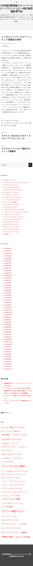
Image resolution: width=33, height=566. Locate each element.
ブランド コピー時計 (6, 503)
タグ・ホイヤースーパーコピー (14, 210)
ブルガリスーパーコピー (12, 222)
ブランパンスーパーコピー (12, 219)
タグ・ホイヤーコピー (20, 474)
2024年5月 (7, 271)
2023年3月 (7, 285)
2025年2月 (7, 261)
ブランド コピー (4, 495)
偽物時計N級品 (8, 537)
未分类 (6, 234)
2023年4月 (7, 283)
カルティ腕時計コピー (6, 458)
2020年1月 (7, 337)
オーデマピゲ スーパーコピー (13, 190)
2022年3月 (7, 293)
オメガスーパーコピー (11, 192)
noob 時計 (6, 435)
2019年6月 (7, 354)
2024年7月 (7, 268)
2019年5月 (7, 357)
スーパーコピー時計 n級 (7, 471)
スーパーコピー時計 (10, 202)
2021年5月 (7, 300)
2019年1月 (7, 366)
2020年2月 (7, 335)
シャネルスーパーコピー (11, 121)
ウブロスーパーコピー (11, 185)
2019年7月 (7, 352)
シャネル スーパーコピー (11, 123)
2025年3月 (7, 258)
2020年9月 (7, 317)
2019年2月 (7, 364)
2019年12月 (8, 339)
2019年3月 (7, 362)
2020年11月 (8, 312)
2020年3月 (7, 332)
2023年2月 (7, 288)
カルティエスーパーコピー (12, 197)
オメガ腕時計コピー (5, 443)
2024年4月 (7, 273)
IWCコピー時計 (4, 427)
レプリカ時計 (22, 524)
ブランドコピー (22, 492)
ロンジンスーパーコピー (12, 232)
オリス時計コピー (22, 447)
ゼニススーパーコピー (11, 207)
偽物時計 (24, 532)
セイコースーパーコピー (12, 205)
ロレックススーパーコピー (12, 229)
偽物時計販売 (18, 537)
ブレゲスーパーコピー (11, 224)
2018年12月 (8, 369)
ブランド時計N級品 (7, 507)
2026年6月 (7, 251)
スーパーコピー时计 (6, 461)
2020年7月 (7, 322)
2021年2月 (7, 305)
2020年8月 (7, 320)
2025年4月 (7, 256)
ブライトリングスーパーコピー (14, 217)
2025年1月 (7, 263)
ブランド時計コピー (13, 511)
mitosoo (5, 46)
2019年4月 (7, 359)
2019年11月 (8, 342)
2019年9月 (7, 347)
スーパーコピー (17, 458)
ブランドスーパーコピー (18, 503)
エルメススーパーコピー (12, 187)
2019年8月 (7, 349)
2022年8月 (7, 290)
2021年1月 (7, 307)
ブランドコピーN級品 (14, 495)
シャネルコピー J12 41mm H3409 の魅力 (17, 388)
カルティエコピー (6, 450)
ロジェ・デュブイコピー (12, 227)
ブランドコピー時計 (9, 125)
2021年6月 (7, 298)
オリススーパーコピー (11, 195)
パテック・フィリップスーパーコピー (16, 212)
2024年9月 (7, 266)
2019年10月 (8, 344)
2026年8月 (7, 248)
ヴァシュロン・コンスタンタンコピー (16, 182)
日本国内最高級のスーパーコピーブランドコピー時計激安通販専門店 (16, 8)
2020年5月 (7, 327)
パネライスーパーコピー (12, 214)
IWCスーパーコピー (10, 180)
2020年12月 (8, 310)
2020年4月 (7, 330)
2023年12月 (8, 276)
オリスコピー (15, 443)
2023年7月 (7, 280)
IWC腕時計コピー (17, 431)
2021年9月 (7, 295)
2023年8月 (7, 278)
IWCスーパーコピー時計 (6, 431)
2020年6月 (7, 325)
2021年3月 (7, 303)
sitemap (21, 556)
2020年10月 (8, 315)
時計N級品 (26, 537)
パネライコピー (4, 485)
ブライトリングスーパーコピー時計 (9, 492)
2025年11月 (8, 253)
